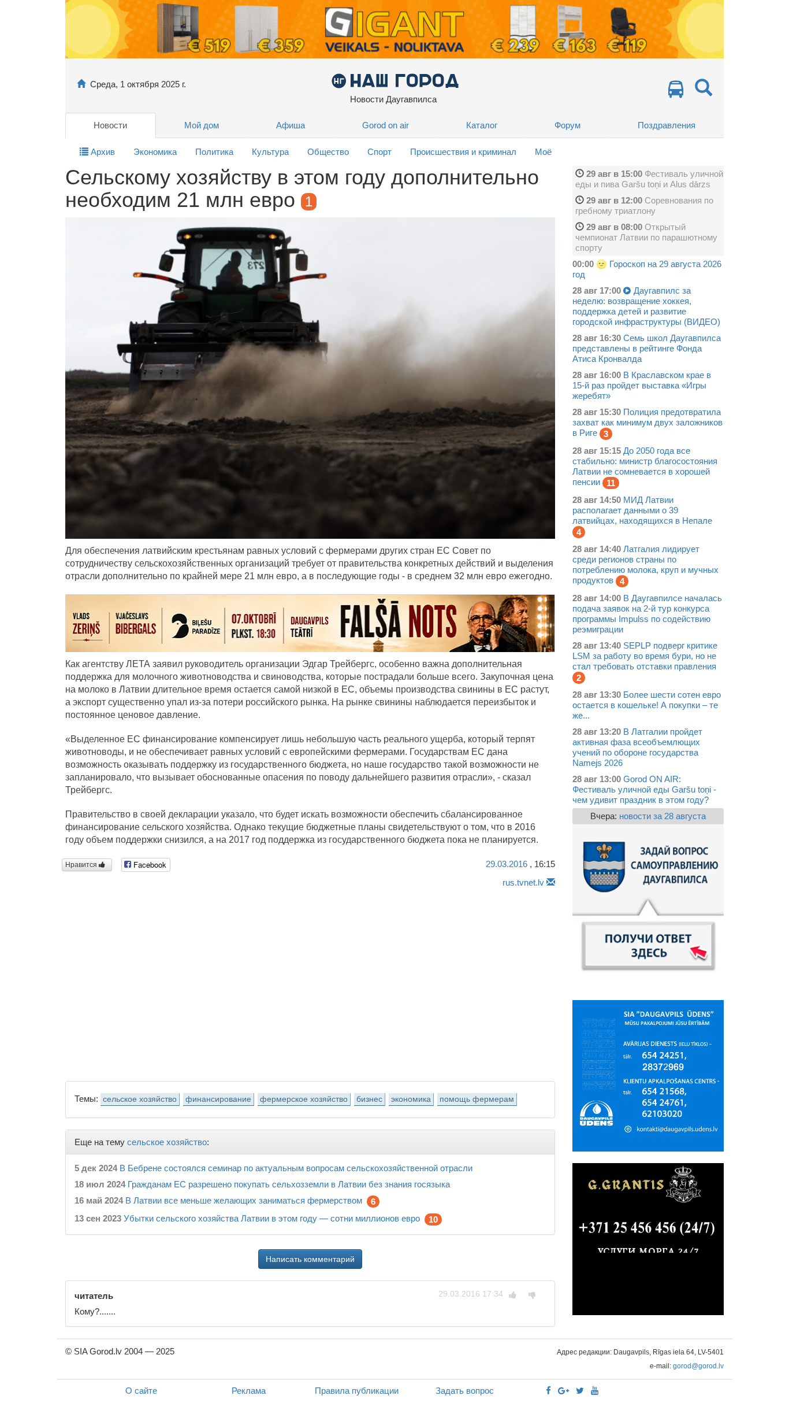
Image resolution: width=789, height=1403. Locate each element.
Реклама (249, 1390)
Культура (270, 152)
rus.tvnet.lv (523, 882)
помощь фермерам (477, 1099)
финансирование (218, 1099)
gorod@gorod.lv (698, 1366)
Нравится (82, 865)
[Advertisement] (310, 981)
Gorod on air (385, 125)
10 (433, 1219)
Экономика (155, 152)
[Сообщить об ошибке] (550, 882)
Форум (567, 125)
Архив (101, 152)
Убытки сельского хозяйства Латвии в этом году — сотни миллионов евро (272, 1219)
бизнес (369, 1099)
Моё (543, 152)
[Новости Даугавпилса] (395, 80)
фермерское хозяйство (304, 1099)
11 (610, 483)
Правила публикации (357, 1390)
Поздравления (666, 125)
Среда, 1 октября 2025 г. (138, 84)
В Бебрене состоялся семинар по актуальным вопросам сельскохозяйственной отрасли (296, 1168)
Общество (328, 152)
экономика (411, 1099)
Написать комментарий (310, 1259)
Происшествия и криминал (463, 152)
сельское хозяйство (140, 1099)
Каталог (481, 125)
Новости (110, 125)
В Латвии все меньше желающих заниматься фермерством (243, 1201)
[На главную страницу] (81, 84)
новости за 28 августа (662, 816)
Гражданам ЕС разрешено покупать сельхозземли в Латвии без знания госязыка (289, 1184)
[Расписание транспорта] (675, 92)
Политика (214, 152)
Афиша (290, 125)
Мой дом (201, 125)
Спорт (379, 152)
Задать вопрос (465, 1390)
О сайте (141, 1390)
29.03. (506, 864)
